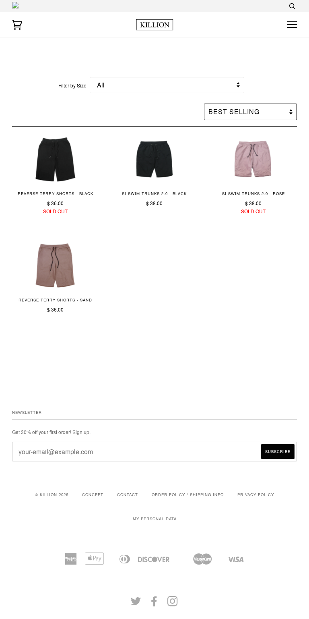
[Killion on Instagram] (172, 604)
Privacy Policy (255, 494)
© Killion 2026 (51, 494)
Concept (92, 494)
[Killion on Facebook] (154, 604)
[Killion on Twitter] (136, 604)
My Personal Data (155, 518)
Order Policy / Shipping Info (188, 494)
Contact (127, 494)
